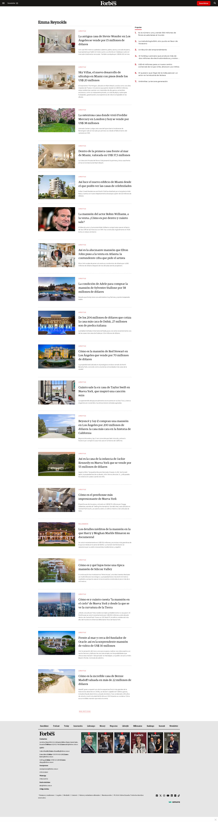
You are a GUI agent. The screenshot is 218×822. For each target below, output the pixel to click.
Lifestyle (125, 726)
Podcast (56, 726)
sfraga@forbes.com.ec (46, 762)
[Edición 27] (155, 743)
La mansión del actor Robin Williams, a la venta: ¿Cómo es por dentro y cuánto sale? (103, 218)
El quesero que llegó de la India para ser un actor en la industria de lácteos (158, 74)
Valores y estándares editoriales (89, 795)
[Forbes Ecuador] (109, 3)
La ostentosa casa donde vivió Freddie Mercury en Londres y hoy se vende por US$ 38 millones (103, 119)
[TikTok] (179, 795)
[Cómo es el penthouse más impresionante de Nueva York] (56, 500)
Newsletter (174, 726)
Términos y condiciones (46, 795)
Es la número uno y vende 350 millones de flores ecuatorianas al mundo (157, 34)
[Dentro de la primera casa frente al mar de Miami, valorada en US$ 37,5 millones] (56, 156)
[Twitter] (160, 795)
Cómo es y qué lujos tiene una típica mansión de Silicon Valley (101, 567)
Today (66, 726)
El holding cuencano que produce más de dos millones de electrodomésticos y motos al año (159, 57)
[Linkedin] (172, 795)
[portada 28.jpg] (138, 743)
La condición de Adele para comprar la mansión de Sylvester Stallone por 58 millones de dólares (103, 287)
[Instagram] (164, 795)
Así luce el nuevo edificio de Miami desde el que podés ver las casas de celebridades (104, 184)
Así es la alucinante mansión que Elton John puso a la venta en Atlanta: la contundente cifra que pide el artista (103, 254)
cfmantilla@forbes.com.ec (62, 751)
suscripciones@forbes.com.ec (49, 769)
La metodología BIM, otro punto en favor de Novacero (158, 42)
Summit (162, 726)
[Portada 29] (122, 743)
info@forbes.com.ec (72, 744)
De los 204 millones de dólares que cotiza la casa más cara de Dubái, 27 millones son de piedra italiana (104, 321)
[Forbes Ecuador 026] (172, 743)
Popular (138, 27)
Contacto (74, 795)
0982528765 (44, 779)
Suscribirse (203, 3)
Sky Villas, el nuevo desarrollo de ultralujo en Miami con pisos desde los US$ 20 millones (103, 76)
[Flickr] (175, 795)
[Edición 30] (105, 743)
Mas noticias (85, 711)
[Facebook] (157, 795)
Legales (59, 795)
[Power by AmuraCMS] (174, 802)
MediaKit (66, 795)
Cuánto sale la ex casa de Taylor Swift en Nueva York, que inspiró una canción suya (104, 391)
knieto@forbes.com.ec (46, 757)
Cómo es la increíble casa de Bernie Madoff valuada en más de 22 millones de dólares (104, 680)
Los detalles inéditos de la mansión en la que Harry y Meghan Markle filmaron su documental (104, 533)
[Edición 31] (89, 743)
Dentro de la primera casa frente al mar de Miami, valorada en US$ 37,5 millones (104, 153)
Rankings (150, 726)
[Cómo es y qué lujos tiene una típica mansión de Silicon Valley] (56, 570)
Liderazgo (91, 726)
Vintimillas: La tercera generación (153, 81)
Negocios (114, 726)
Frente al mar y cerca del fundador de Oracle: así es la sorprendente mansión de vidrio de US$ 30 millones (103, 641)
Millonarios (137, 726)
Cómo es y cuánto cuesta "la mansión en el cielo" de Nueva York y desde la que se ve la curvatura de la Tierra (104, 603)
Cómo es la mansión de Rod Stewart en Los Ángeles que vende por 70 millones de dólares (103, 355)
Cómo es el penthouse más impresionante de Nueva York (97, 497)
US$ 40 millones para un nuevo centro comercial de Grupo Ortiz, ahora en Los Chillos (158, 65)
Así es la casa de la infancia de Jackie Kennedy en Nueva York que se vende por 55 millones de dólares (104, 462)
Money (102, 726)
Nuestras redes (107, 795)
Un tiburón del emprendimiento (152, 50)
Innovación (77, 726)
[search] (215, 3)
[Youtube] (168, 795)
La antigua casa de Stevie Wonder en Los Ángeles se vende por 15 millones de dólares (104, 40)
